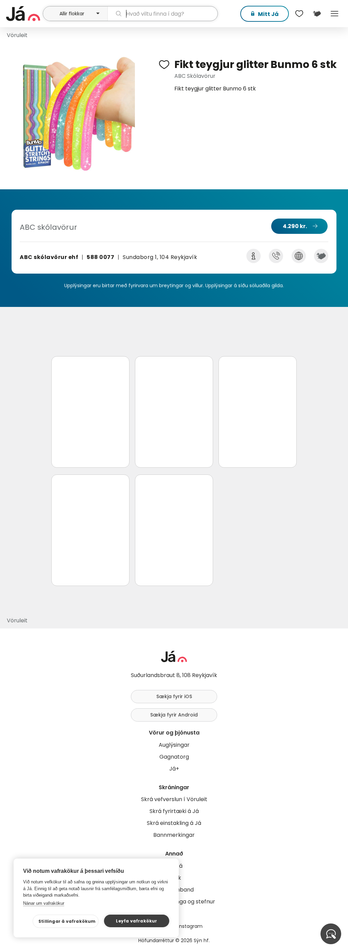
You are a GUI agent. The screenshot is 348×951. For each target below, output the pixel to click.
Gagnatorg (174, 757)
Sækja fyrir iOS (174, 696)
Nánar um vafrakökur (43, 903)
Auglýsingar (174, 745)
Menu (334, 13)
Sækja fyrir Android (174, 714)
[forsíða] (23, 13)
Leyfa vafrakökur (136, 921)
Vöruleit (17, 35)
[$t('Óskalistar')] (299, 13)
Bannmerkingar (174, 835)
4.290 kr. (295, 226)
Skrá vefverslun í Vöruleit (174, 799)
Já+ (174, 769)
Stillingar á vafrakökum (67, 921)
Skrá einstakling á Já (174, 823)
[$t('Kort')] (316, 13)
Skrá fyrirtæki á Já (174, 811)
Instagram (190, 926)
